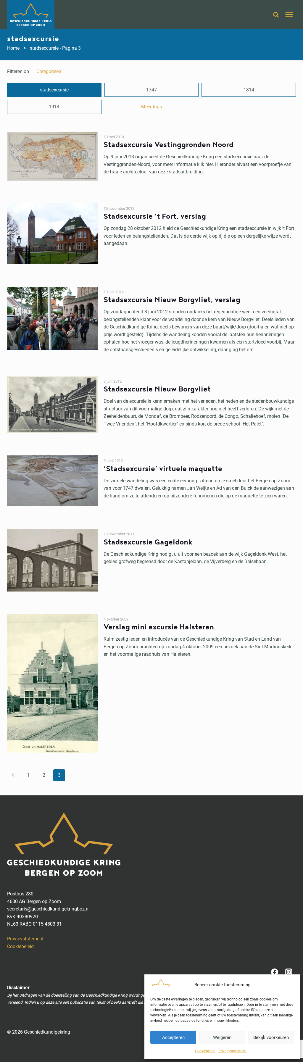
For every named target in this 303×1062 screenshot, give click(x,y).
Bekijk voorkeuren (271, 1037)
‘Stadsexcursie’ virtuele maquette (163, 468)
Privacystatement (232, 1051)
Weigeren (222, 1037)
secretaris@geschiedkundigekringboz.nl (48, 909)
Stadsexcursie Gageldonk (148, 542)
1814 (249, 90)
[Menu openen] (289, 14)
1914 (54, 106)
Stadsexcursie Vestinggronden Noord (168, 144)
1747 (151, 90)
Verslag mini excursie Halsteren (159, 627)
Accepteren (173, 1037)
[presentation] (52, 156)
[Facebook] (274, 972)
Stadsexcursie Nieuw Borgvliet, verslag (172, 299)
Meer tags (151, 106)
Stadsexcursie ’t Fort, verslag (155, 216)
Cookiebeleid (205, 1051)
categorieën (48, 71)
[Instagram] (289, 972)
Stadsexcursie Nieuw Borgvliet (157, 389)
